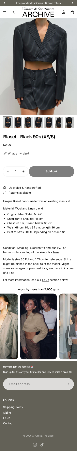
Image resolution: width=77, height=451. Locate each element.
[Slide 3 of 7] (28, 122)
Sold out (51, 171)
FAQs (45, 279)
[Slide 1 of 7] (7, 122)
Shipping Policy (13, 407)
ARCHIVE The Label (43, 435)
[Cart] (72, 12)
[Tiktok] (42, 444)
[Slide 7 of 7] (69, 122)
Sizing (7, 412)
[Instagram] (35, 444)
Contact (8, 423)
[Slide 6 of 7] (59, 122)
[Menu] (4, 12)
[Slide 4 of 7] (38, 122)
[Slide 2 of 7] (18, 122)
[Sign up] (68, 384)
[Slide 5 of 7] (48, 122)
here (56, 252)
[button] (16, 153)
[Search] (13, 12)
